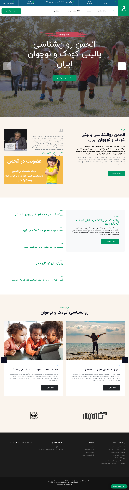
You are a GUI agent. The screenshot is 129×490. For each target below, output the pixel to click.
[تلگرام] (16, 442)
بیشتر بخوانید (116, 173)
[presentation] (122, 66)
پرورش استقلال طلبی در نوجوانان (102, 369)
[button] (85, 11)
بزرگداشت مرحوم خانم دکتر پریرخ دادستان (39, 214)
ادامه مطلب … (110, 241)
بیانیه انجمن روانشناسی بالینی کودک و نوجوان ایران (97, 221)
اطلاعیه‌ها (116, 217)
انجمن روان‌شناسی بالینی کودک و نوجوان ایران (64, 54)
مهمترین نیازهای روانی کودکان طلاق (43, 247)
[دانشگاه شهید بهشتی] (34, 416)
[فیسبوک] (18, 442)
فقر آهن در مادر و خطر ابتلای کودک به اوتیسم (37, 280)
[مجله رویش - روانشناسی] (94, 416)
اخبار (61, 227)
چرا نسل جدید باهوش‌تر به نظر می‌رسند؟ (35, 369)
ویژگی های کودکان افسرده (48, 263)
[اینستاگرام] (13, 442)
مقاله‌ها (56, 366)
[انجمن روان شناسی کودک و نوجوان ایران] (123, 8)
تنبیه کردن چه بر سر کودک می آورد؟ (42, 230)
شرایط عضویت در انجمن (64, 78)
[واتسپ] (10, 442)
